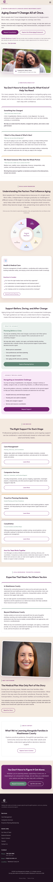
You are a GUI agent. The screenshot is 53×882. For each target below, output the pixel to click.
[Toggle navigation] (50, 2)
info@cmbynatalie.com (11, 858)
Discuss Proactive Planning (11, 294)
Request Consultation (10, 32)
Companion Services (7, 820)
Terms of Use (30, 878)
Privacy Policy (22, 878)
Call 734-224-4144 (35, 784)
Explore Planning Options (26, 364)
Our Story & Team (6, 832)
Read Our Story (8, 710)
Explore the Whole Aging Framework (32, 32)
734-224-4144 (12, 43)
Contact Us (4, 844)
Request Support (26, 409)
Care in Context (5, 838)
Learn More (26, 462)
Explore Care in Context (26, 750)
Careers (3, 841)
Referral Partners (6, 835)
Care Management (6, 817)
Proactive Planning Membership (10, 823)
